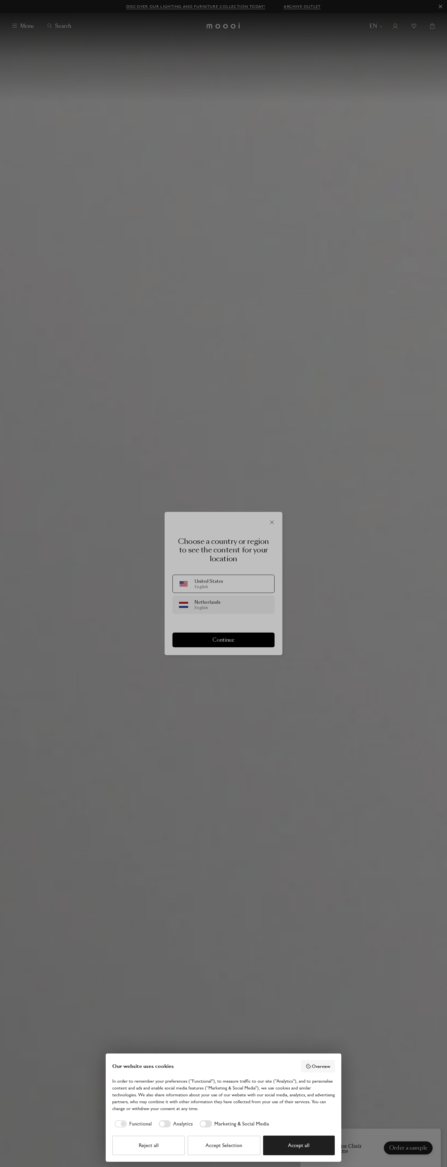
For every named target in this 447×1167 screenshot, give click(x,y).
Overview (321, 1066)
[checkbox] (132, 1124)
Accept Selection (224, 1145)
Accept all (299, 1145)
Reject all (149, 1145)
